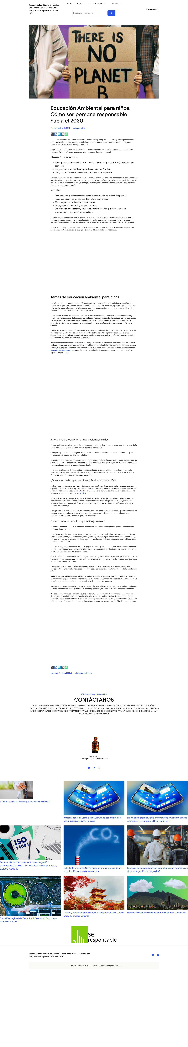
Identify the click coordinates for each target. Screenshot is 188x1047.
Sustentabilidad (65, 673)
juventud (54, 673)
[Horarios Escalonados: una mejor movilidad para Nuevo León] (157, 893)
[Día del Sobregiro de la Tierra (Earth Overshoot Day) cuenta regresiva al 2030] (30, 896)
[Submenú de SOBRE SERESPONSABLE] (107, 3)
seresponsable (79, 128)
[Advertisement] (94, 249)
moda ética (81, 493)
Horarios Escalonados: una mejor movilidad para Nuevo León (156, 912)
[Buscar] (111, 13)
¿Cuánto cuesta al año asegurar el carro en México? (25, 801)
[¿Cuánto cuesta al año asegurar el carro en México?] (16, 790)
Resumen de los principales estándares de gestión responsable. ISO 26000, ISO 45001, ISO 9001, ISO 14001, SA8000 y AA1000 (28, 865)
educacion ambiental (83, 673)
